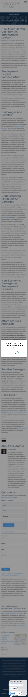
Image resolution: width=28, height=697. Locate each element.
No (11, 353)
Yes (16, 353)
